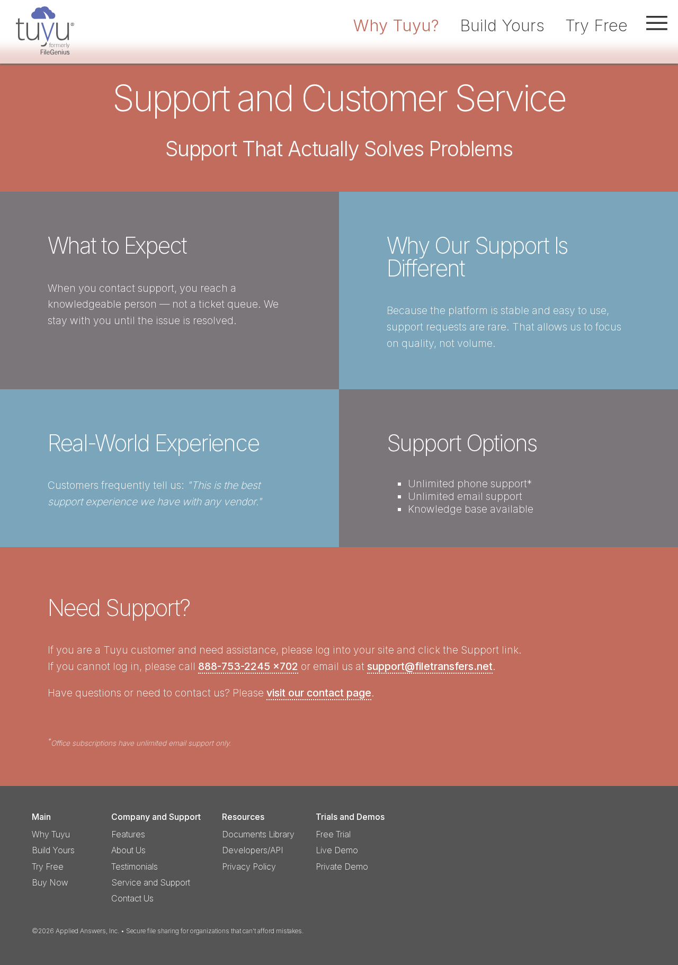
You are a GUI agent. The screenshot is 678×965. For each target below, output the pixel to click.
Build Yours (502, 25)
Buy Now (50, 883)
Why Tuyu (51, 834)
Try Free (596, 25)
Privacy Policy (249, 867)
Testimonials (134, 867)
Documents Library (258, 834)
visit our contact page (318, 692)
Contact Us (132, 898)
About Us (128, 850)
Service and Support (150, 883)
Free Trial (333, 834)
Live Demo (337, 850)
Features (128, 834)
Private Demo (342, 867)
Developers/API (252, 850)
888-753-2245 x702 (248, 666)
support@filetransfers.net (430, 666)
